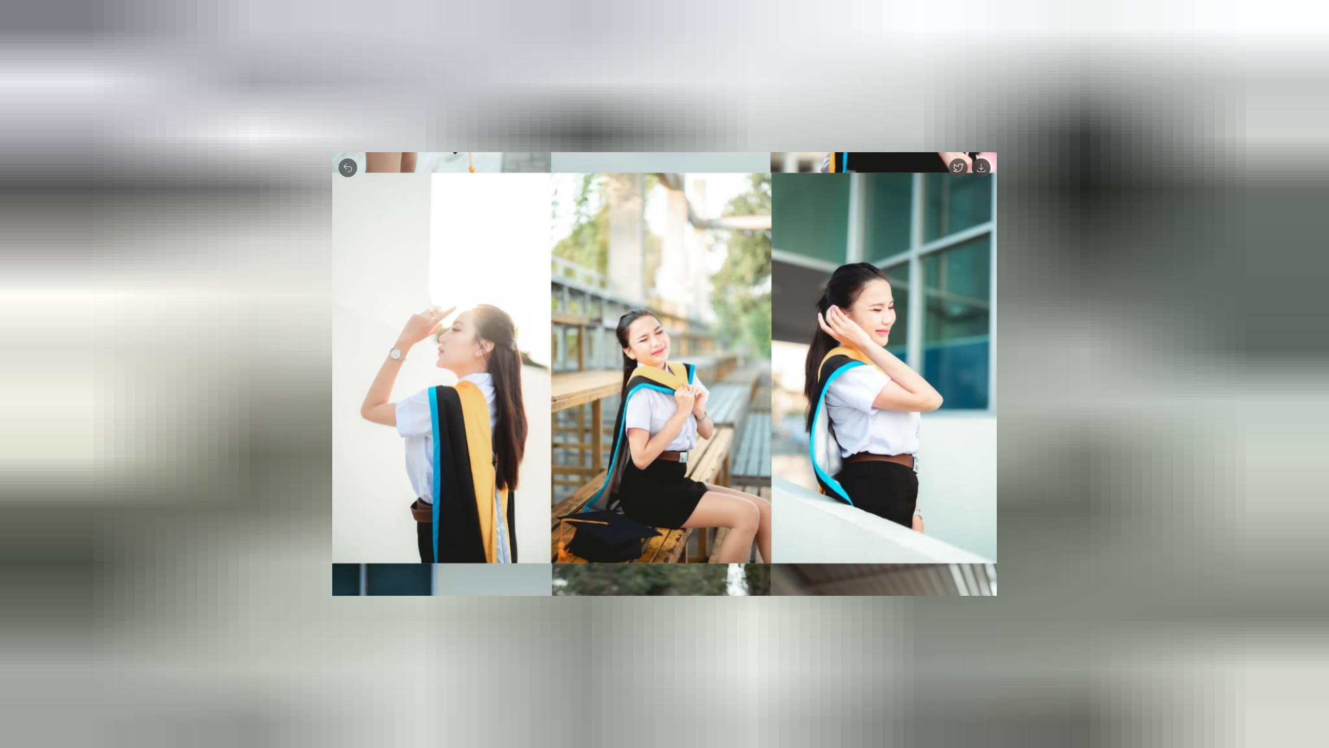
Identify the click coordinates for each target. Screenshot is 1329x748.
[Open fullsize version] (958, 167)
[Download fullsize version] (981, 167)
